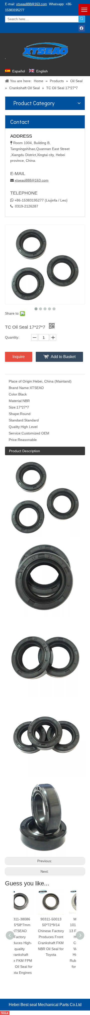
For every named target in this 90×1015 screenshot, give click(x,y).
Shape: (14, 414)
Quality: (15, 427)
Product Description (24, 451)
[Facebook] (81, 28)
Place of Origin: (21, 381)
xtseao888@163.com (31, 4)
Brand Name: (19, 388)
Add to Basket (63, 357)
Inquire (18, 357)
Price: (13, 440)
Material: (15, 401)
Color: (13, 394)
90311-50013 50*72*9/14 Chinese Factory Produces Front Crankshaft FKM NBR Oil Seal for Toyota (31, 937)
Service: (15, 433)
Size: (12, 407)
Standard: (16, 420)
